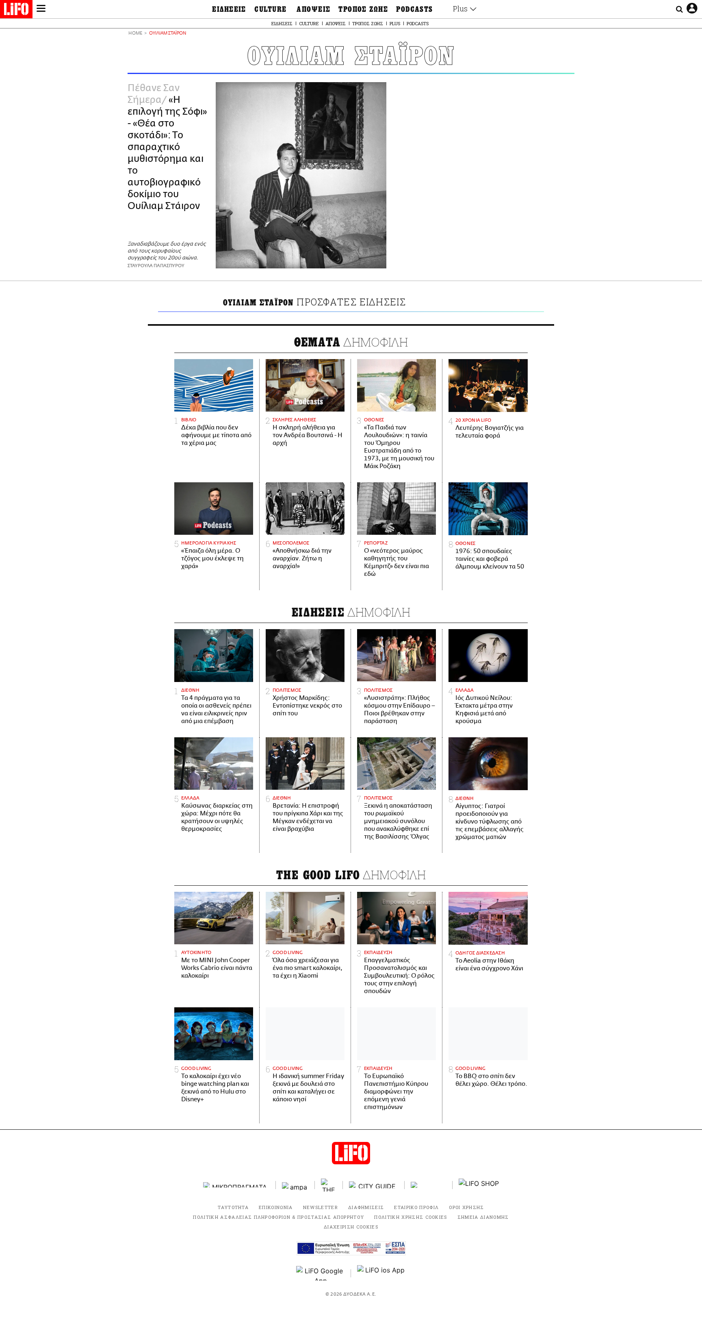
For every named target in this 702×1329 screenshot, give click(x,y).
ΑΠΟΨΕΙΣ (313, 9)
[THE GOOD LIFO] (329, 1185)
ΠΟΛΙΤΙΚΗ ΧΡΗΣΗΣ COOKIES (410, 1217)
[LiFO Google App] (320, 1273)
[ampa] (295, 1184)
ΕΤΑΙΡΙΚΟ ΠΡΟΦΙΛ (416, 1207)
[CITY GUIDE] (374, 1184)
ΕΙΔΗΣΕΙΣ (229, 9)
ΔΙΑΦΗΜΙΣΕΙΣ (366, 1207)
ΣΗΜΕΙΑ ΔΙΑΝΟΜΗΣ (483, 1217)
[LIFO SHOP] (479, 1185)
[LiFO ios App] (381, 1273)
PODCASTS (414, 9)
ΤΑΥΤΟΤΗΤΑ (233, 1207)
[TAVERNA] (428, 1185)
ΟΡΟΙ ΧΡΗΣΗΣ (466, 1207)
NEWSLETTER (320, 1207)
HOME (135, 33)
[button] (41, 9)
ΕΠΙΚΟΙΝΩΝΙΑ (276, 1207)
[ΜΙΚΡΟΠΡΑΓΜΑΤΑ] (236, 1184)
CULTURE (270, 9)
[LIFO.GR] (16, 10)
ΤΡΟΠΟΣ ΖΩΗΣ (363, 9)
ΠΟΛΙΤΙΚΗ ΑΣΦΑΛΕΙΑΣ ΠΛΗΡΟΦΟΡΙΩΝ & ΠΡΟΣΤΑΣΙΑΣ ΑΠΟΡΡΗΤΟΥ (278, 1217)
